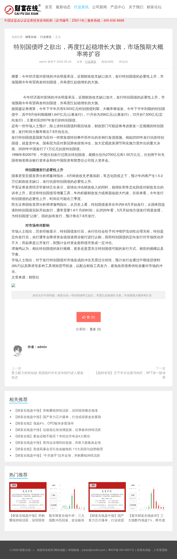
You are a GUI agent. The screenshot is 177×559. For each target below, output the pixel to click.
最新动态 (63, 6)
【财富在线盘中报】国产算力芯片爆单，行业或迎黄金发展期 (57, 416)
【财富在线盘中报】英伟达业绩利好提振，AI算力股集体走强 (57, 442)
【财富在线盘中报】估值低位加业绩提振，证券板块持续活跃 (57, 429)
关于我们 (136, 6)
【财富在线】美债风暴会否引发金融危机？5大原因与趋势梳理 (58, 449)
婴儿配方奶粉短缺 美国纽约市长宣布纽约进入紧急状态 (47, 374)
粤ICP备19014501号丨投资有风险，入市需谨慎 (137, 550)
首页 (48, 6)
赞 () (91, 317)
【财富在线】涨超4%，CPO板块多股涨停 (44, 423)
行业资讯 (81, 6)
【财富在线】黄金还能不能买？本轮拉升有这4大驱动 (52, 436)
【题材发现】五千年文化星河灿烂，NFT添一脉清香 (129, 374)
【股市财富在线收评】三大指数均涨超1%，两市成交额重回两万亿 (146, 520)
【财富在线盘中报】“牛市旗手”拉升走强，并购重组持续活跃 (57, 455)
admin (42, 346)
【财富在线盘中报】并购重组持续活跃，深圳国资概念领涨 (56, 410)
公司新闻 (99, 6)
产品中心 (117, 6)
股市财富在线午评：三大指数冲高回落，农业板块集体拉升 (66, 520)
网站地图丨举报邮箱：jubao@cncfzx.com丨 (81, 550)
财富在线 (23, 9)
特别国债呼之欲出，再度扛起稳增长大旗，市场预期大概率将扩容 (88, 50)
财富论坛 (154, 6)
